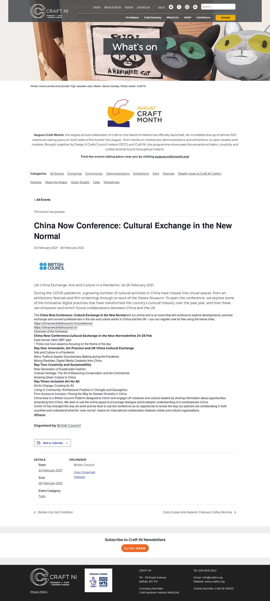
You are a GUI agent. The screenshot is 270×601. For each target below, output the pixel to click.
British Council (69, 425)
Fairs (156, 173)
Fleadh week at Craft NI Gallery (199, 173)
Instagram (187, 7)
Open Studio (80, 182)
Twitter (171, 7)
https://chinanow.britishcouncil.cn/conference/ (63, 323)
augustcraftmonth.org (171, 156)
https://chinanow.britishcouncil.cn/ (56, 327)
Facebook (179, 7)
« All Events (42, 199)
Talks (96, 182)
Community (94, 173)
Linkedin (195, 7)
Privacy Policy (38, 591)
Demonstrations (117, 173)
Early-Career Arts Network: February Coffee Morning (198, 512)
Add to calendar (53, 443)
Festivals (168, 173)
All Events (57, 173)
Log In (161, 7)
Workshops (111, 182)
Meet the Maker (56, 182)
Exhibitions (141, 173)
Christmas (74, 173)
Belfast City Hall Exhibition (55, 512)
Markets (36, 182)
